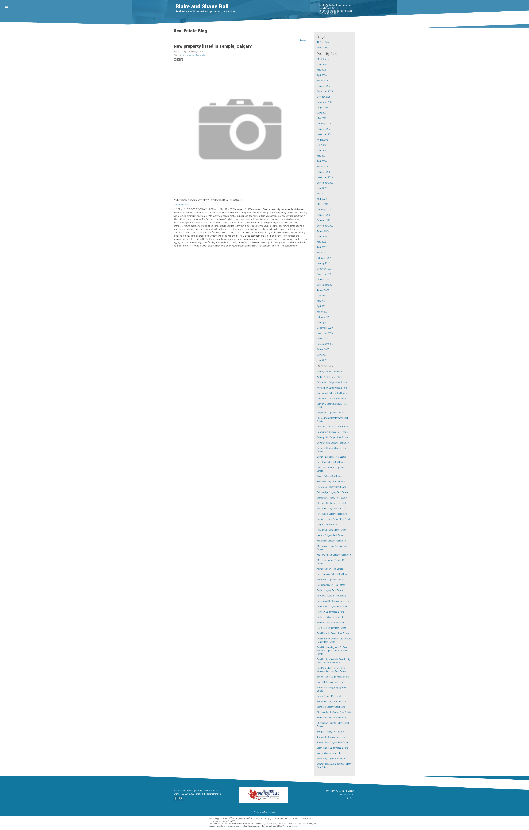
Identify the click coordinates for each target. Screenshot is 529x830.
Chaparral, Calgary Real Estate (331, 412)
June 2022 (322, 236)
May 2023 (321, 193)
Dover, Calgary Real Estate (329, 476)
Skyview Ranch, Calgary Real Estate (334, 712)
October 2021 (323, 279)
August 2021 (323, 290)
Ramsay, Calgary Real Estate (330, 612)
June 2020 (322, 360)
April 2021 (322, 306)
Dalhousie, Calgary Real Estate (331, 457)
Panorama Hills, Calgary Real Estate (334, 601)
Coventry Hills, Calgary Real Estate (333, 442)
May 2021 (321, 301)
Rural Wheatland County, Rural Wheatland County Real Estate (331, 669)
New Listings (323, 47)
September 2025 (325, 102)
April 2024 (322, 161)
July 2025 (321, 113)
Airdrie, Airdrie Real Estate (329, 377)
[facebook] (176, 798)
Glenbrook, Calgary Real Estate (331, 508)
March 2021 (322, 311)
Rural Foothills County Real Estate (333, 633)
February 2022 (324, 258)
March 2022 (322, 252)
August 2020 (323, 349)
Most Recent (323, 59)
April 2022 (322, 247)
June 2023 (322, 188)
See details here (181, 204)
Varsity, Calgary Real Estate (330, 753)
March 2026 (322, 80)
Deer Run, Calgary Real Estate (331, 462)
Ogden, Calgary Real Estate (330, 590)
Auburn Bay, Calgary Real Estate (332, 388)
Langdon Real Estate (327, 524)
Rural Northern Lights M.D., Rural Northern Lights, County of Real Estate (332, 651)
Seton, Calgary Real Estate (329, 696)
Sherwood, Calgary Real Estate (331, 701)
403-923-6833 (187, 790)
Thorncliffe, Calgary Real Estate (332, 737)
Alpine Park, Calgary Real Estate (332, 382)
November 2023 (325, 177)
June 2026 (322, 64)
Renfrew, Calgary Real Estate (331, 622)
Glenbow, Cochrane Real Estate (332, 503)
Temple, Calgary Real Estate (193, 55)
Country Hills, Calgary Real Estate (332, 437)
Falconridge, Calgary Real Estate (332, 492)
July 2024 (321, 145)
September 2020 (325, 344)
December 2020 (325, 328)
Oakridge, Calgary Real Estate (331, 585)
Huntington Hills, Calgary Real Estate (334, 519)
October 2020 (323, 338)
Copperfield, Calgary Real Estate (332, 432)
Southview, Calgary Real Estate (331, 717)
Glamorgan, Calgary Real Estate (332, 497)
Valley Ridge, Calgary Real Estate (332, 748)
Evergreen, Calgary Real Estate (331, 487)
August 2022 (323, 231)
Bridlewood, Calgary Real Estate (332, 393)
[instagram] (180, 798)
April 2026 (322, 75)
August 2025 (323, 107)
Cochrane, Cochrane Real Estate (332, 426)
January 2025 (323, 129)
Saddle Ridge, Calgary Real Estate (333, 676)
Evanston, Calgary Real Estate (331, 481)
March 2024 (322, 166)
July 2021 (321, 295)
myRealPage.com (268, 812)
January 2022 (323, 263)
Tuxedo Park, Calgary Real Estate (333, 742)
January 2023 (323, 215)
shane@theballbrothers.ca (208, 794)
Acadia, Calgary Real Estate (330, 371)
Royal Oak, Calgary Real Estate (331, 628)
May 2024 (321, 156)
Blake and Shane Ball (202, 7)
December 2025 (325, 91)
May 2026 (321, 70)
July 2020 (321, 354)
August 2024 (323, 140)
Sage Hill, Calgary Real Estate (331, 682)
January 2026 (323, 86)
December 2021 (325, 268)
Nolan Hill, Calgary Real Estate (331, 579)
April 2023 (322, 199)
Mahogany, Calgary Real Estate (331, 540)
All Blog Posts (323, 42)
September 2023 (325, 182)
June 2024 (322, 150)
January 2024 (323, 172)
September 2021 (325, 285)
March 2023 (322, 204)
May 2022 (321, 242)
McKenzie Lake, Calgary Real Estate (334, 555)
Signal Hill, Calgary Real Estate (331, 707)
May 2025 (321, 118)
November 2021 (325, 274)
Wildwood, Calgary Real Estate (331, 758)
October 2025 (323, 97)
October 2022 (323, 220)
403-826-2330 (187, 794)
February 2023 (324, 209)
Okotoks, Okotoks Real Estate (331, 595)
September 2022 (325, 225)
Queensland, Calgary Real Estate (332, 606)
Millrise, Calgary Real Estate (330, 569)
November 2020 (325, 333)
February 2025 (324, 123)
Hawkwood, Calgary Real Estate (332, 514)
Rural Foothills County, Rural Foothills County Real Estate (334, 640)
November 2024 (325, 134)
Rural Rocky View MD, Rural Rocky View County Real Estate (333, 661)
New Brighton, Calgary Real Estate (333, 574)
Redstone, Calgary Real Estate (331, 617)
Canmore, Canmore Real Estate (332, 398)
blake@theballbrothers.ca (207, 790)
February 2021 (324, 317)
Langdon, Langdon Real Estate (331, 530)
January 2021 (323, 322)
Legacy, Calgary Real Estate (330, 535)
